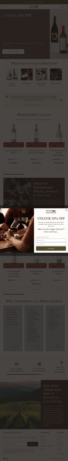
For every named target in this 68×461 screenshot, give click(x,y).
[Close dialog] (66, 210)
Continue (51, 248)
